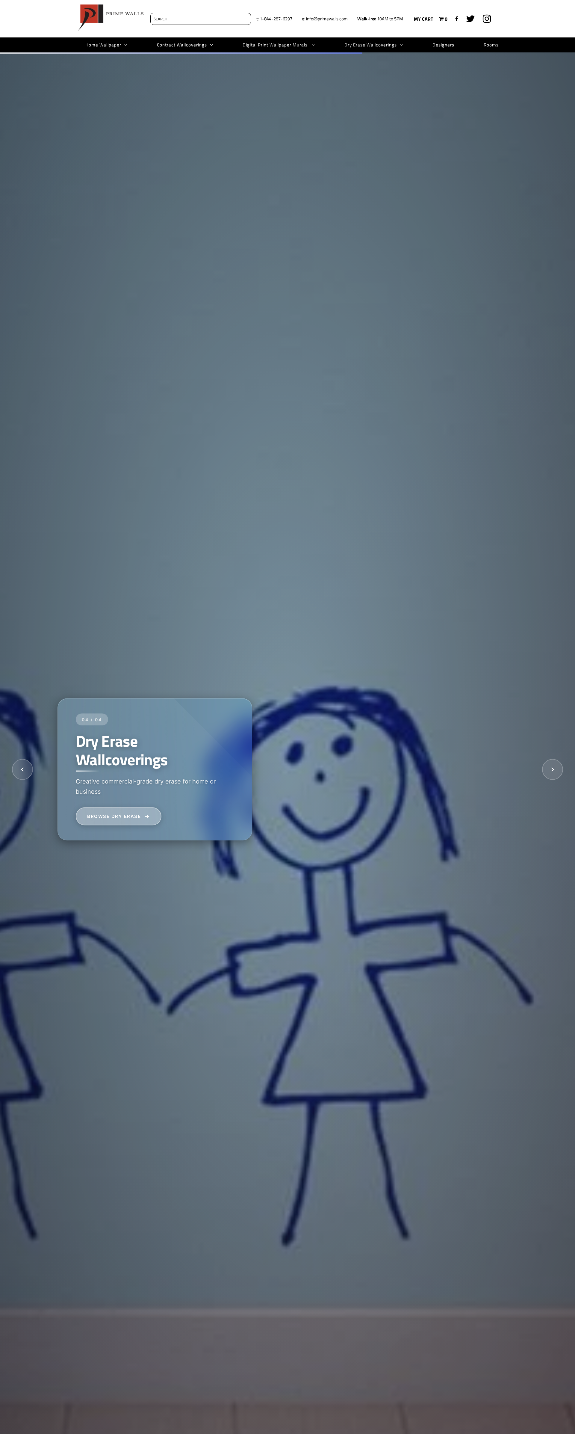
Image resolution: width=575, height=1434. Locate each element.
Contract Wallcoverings (182, 44)
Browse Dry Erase (114, 816)
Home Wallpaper (103, 44)
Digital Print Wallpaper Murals (276, 44)
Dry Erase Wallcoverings (370, 44)
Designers (443, 44)
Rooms (491, 44)
